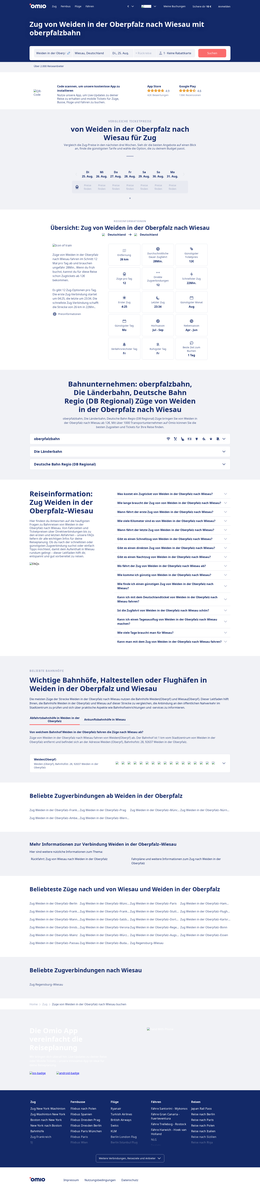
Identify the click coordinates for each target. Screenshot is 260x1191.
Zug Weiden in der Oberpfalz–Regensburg (158, 927)
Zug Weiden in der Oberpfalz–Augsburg (156, 935)
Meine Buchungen (175, 6)
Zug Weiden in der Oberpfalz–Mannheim (57, 919)
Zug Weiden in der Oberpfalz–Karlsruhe (206, 919)
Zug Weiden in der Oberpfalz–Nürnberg (206, 810)
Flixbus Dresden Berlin (86, 1125)
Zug (54, 6)
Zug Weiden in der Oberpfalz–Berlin (53, 903)
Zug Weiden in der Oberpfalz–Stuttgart (156, 911)
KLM (114, 1131)
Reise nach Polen (203, 1125)
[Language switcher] (149, 6)
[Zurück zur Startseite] (41, 6)
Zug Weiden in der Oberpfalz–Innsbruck (56, 927)
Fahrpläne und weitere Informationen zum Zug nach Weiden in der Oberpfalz (176, 861)
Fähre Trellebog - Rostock (168, 1124)
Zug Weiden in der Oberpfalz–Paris (153, 903)
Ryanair (116, 1109)
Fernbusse (78, 1102)
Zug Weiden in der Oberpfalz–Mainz (54, 935)
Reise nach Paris (202, 1120)
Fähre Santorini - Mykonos (169, 1109)
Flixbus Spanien (81, 1114)
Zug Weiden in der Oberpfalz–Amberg (55, 818)
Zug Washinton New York (47, 1114)
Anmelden (224, 6)
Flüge (78, 6)
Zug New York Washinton (47, 1109)
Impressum (71, 1180)
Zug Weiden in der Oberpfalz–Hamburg (206, 903)
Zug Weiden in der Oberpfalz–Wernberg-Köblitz (111, 818)
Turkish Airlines (121, 1114)
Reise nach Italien (203, 1131)
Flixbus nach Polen (83, 1109)
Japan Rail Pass (201, 1109)
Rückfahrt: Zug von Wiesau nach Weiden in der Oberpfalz (69, 859)
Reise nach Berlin (203, 1114)
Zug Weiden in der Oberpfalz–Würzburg (106, 935)
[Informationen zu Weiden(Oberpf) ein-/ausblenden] (224, 763)
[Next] (184, 174)
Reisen (196, 1102)
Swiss (115, 1125)
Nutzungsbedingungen (100, 1180)
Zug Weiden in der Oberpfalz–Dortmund (157, 919)
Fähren (90, 6)
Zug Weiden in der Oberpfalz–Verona (104, 927)
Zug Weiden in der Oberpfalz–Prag (103, 810)
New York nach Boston (46, 1125)
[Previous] (76, 174)
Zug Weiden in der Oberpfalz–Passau (54, 943)
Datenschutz (129, 1180)
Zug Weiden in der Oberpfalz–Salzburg (106, 919)
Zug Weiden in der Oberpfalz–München (156, 810)
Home (34, 1004)
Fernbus (66, 6)
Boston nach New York (46, 1120)
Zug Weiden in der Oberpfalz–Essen (204, 935)
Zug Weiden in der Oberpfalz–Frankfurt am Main (62, 810)
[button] (122, 53)
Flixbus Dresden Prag (85, 1120)
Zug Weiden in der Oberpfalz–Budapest (106, 943)
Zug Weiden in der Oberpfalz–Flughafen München (213, 911)
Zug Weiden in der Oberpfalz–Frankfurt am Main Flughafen (119, 911)
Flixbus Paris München (86, 1131)
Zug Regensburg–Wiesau (146, 943)
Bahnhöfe (37, 1131)
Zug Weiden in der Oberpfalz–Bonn (203, 927)
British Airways (121, 1120)
